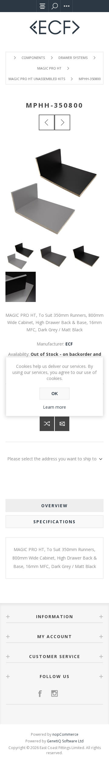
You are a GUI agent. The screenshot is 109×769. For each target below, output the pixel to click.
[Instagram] (54, 693)
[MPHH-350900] (62, 122)
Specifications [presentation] (54, 521)
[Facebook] (40, 693)
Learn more (54, 407)
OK (54, 393)
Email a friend (62, 424)
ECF (69, 344)
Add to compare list (47, 424)
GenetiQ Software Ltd (65, 741)
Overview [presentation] (54, 505)
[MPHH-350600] (46, 122)
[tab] (54, 505)
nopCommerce (65, 734)
